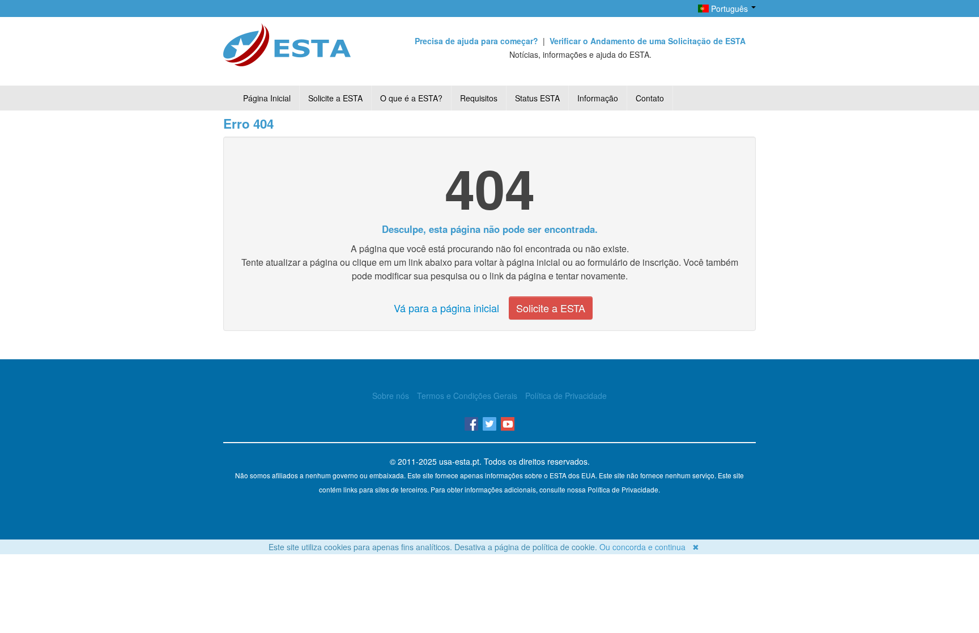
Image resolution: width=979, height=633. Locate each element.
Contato (650, 98)
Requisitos (478, 98)
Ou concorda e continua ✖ (649, 547)
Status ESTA (537, 98)
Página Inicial (267, 98)
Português (729, 8)
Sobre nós (390, 395)
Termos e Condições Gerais (467, 395)
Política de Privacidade (566, 395)
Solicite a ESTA (335, 98)
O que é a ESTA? (411, 98)
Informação (597, 98)
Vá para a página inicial (446, 307)
